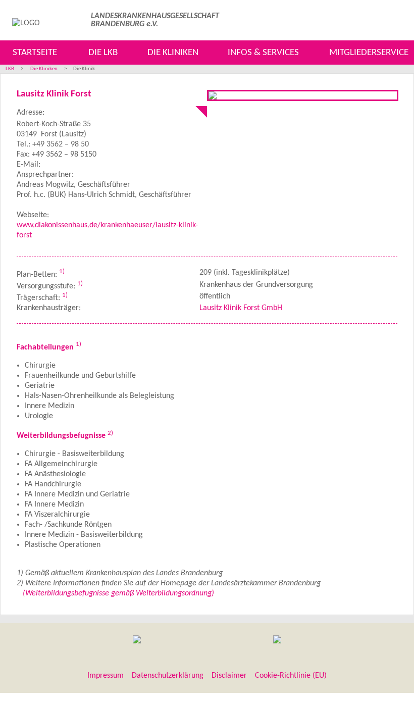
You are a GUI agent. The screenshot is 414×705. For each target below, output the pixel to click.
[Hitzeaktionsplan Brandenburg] (137, 640)
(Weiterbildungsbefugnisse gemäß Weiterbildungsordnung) (118, 593)
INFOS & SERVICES (263, 53)
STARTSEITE (35, 53)
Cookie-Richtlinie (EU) (291, 676)
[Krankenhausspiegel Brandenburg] (277, 640)
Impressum (105, 676)
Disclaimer (229, 676)
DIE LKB (103, 53)
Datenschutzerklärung (167, 676)
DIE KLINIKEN (172, 53)
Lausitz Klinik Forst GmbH (240, 308)
